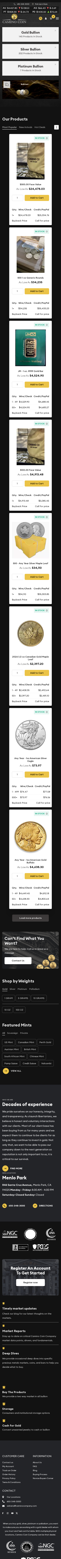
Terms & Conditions (11, 1482)
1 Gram (8, 998)
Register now (30, 1282)
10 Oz (7, 1009)
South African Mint (14, 1056)
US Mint (8, 1042)
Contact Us (18, 960)
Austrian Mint (11, 1049)
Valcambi (46, 1063)
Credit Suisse (29, 1063)
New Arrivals (25, 127)
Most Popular (9, 127)
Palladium (34, 989)
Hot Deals (39, 127)
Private (24, 1033)
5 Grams (23, 998)
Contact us (7, 1462)
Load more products (30, 918)
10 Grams (38, 998)
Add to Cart (37, 197)
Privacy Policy (8, 1478)
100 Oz (19, 1009)
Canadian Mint (26, 1042)
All (3, 1033)
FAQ (35, 1466)
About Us (37, 1462)
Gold (4, 989)
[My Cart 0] (51, 18)
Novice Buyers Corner (43, 1478)
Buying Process (40, 1474)
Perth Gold (45, 1042)
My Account (8, 1466)
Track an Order (9, 1470)
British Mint (30, 1049)
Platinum (22, 989)
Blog (35, 1470)
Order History (8, 1474)
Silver (12, 989)
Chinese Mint (37, 1056)
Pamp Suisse (10, 1063)
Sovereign (12, 1033)
